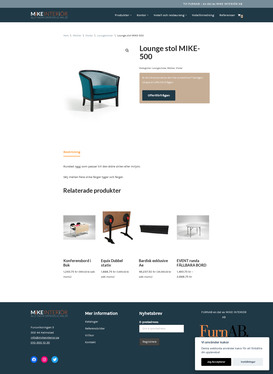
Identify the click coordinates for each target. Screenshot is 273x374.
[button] (130, 15)
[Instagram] (44, 359)
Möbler (77, 35)
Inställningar (248, 361)
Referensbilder (95, 328)
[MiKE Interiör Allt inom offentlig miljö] (49, 15)
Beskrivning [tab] (71, 152)
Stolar (89, 35)
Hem (66, 35)
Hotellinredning (203, 15)
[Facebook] (34, 359)
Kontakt (90, 342)
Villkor (89, 335)
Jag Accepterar (216, 361)
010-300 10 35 (40, 342)
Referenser (227, 15)
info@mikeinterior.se (45, 337)
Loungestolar (105, 35)
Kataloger (91, 321)
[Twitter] (54, 359)
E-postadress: (149, 322)
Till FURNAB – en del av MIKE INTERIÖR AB (212, 4)
